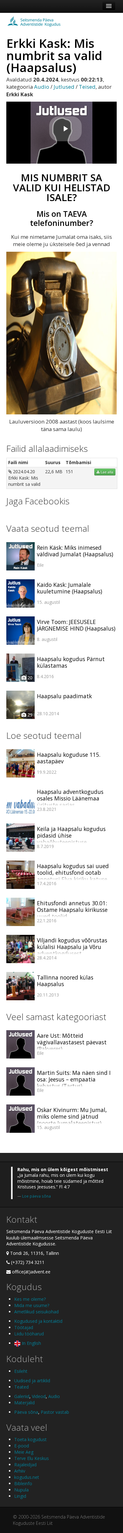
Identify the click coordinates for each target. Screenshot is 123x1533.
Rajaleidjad (25, 1465)
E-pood (21, 1446)
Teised (87, 86)
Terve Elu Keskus (31, 1458)
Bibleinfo (23, 1483)
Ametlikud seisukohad (36, 1312)
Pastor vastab (55, 1412)
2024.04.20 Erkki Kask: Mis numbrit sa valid (24, 478)
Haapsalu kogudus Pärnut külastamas (71, 662)
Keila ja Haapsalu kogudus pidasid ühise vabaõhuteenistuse (71, 835)
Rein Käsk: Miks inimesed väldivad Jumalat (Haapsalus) (75, 551)
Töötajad (23, 1327)
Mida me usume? (31, 1305)
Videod (39, 1396)
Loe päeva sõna (36, 1196)
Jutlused (64, 86)
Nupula (21, 1490)
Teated (21, 1387)
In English (30, 1343)
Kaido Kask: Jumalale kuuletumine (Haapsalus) (69, 588)
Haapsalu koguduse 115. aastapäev (68, 758)
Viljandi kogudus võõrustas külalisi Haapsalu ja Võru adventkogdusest (72, 946)
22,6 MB (53, 471)
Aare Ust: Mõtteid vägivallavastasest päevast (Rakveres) (72, 1042)
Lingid (20, 1496)
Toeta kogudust (30, 1439)
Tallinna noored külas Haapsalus (65, 981)
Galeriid (21, 1396)
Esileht (20, 1371)
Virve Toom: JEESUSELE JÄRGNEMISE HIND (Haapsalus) (76, 625)
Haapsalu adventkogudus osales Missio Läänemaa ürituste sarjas (70, 798)
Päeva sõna (26, 1412)
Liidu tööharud (29, 1334)
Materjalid (24, 1403)
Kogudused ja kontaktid (38, 1321)
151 (69, 471)
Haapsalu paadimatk (64, 696)
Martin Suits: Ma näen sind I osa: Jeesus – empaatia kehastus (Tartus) (74, 1079)
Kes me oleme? (30, 1299)
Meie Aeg (23, 1452)
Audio (41, 86)
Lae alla (106, 472)
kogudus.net (26, 1477)
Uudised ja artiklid (32, 1381)
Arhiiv (19, 1471)
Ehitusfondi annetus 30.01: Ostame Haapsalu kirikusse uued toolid (72, 909)
